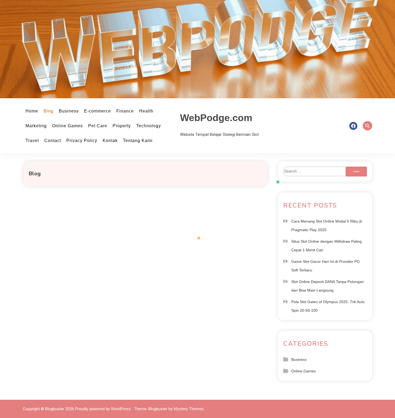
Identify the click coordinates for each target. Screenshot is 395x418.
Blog (48, 111)
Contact (52, 140)
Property (122, 125)
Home (32, 111)
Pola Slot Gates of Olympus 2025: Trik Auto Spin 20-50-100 (328, 306)
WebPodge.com (216, 117)
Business (69, 111)
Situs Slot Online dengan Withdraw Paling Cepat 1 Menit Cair (326, 245)
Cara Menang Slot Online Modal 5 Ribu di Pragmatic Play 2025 (326, 225)
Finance (125, 111)
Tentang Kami (138, 140)
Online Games (67, 125)
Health (146, 111)
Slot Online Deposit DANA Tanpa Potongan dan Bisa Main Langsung (327, 285)
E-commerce (97, 111)
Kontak (110, 140)
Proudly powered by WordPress (103, 408)
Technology (148, 125)
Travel (32, 140)
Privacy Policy (81, 140)
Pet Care (97, 125)
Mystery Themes (189, 408)
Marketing (36, 125)
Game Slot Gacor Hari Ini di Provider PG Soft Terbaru (325, 265)
